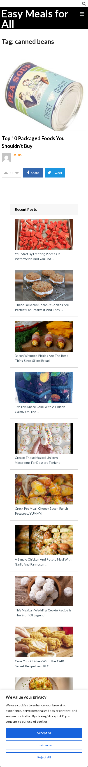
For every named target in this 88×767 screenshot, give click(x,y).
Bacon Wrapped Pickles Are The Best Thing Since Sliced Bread (41, 358)
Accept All (44, 733)
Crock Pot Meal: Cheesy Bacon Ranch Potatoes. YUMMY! (41, 511)
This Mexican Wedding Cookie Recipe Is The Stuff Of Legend (43, 612)
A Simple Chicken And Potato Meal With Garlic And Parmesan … (43, 561)
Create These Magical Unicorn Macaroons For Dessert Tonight (37, 460)
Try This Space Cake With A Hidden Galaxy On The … (40, 409)
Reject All (44, 757)
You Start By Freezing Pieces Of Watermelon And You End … (37, 256)
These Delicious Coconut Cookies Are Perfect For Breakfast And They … (42, 307)
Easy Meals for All (35, 18)
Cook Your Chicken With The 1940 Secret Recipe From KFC (39, 663)
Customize (44, 745)
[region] (44, 728)
